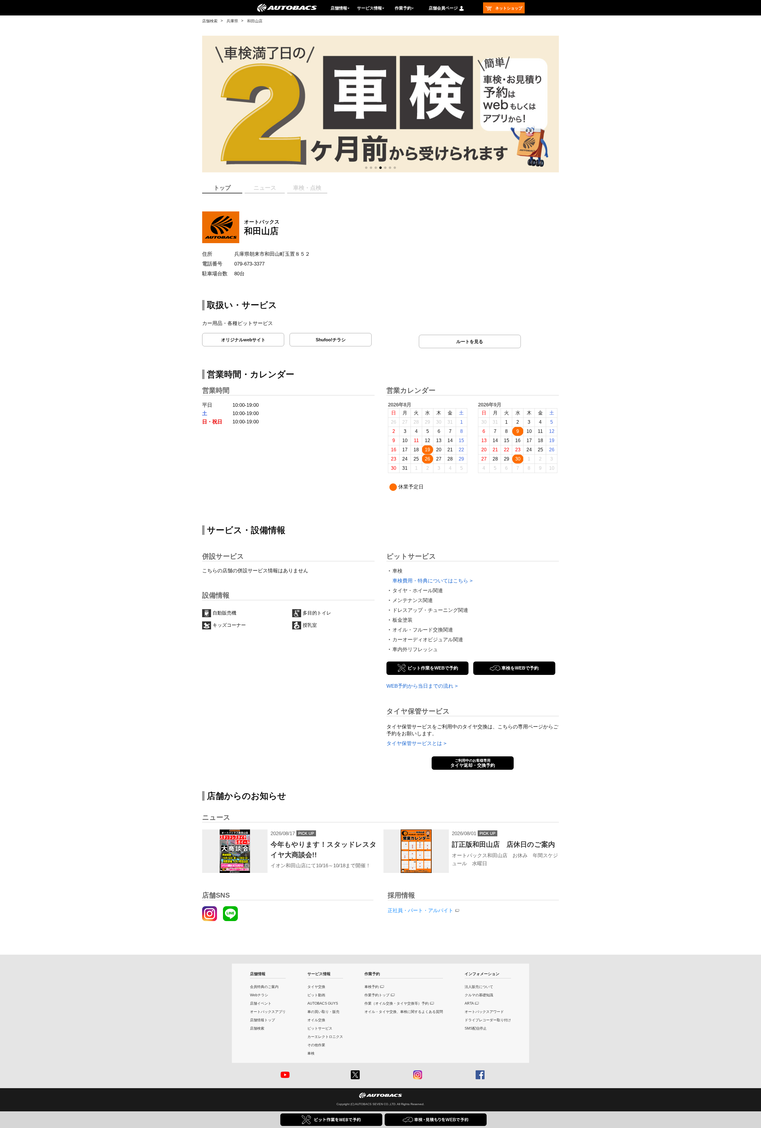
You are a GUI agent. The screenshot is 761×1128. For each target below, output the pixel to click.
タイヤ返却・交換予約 (472, 763)
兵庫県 (232, 21)
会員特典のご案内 (264, 987)
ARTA (469, 1003)
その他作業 (316, 1045)
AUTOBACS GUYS (322, 1003)
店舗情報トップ (262, 1020)
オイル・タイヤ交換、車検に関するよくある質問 (403, 1012)
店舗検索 (210, 21)
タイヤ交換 (316, 987)
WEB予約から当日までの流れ (419, 686)
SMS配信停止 (476, 1028)
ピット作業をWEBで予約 (433, 667)
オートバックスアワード (484, 1012)
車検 (311, 1053)
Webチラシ (259, 995)
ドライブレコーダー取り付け (488, 1020)
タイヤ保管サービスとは (414, 743)
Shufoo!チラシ (331, 339)
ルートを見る (469, 341)
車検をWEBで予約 (520, 667)
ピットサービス (319, 1028)
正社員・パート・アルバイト (420, 910)
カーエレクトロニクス (325, 1037)
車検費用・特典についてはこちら (430, 581)
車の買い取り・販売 (323, 1012)
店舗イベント (260, 1003)
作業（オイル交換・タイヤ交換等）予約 (396, 1003)
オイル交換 (316, 1020)
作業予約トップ (376, 995)
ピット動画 (316, 995)
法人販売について (479, 987)
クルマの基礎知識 (479, 995)
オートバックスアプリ (268, 1012)
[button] (366, 167)
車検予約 (371, 987)
